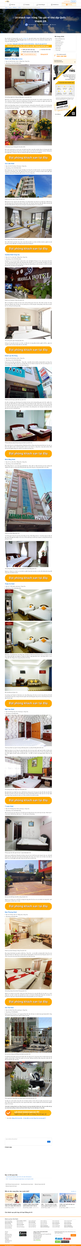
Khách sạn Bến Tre (43, 1220)
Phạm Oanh (30, 24)
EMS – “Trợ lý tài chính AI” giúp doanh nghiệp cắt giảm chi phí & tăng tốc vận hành (49, 1206)
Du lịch (10, 7)
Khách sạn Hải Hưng (58, 43)
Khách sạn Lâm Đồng (20, 1224)
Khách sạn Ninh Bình (67, 1224)
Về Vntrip (6, 1231)
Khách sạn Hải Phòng (32, 1223)
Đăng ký (73, 1235)
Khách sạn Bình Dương (68, 1220)
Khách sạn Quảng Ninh (68, 1225)
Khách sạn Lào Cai (43, 1224)
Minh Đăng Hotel (58, 45)
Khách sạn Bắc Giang (32, 1220)
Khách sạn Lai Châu (8, 1224)
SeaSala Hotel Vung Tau (59, 42)
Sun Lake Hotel (58, 40)
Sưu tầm (46, 24)
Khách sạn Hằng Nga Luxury (60, 38)
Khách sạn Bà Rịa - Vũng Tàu (21, 1220)
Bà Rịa (19, 7)
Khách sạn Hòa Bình (43, 1223)
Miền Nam (15, 7)
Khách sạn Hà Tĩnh (20, 1223)
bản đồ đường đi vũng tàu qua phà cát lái (12, 1184)
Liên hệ (6, 1233)
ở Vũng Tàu (25, 38)
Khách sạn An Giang (8, 1220)
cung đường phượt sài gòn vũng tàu (27, 1184)
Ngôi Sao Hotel (58, 48)
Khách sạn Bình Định (55, 1220)
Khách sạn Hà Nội (8, 1223)
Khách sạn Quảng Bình (32, 1225)
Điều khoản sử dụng (8, 1234)
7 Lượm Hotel (57, 50)
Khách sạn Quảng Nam (44, 1225)
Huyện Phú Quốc (42, 24)
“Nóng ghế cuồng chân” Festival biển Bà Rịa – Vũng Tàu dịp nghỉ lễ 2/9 (29, 43)
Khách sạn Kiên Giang (67, 1223)
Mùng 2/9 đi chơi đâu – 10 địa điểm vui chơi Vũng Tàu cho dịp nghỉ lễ (28, 1118)
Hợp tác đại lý (7, 1242)
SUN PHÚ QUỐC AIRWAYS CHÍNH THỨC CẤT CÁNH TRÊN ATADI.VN (18, 1176)
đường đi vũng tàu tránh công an (11, 1186)
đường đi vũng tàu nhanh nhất (40, 1184)
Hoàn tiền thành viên (8, 1240)
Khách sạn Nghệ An (55, 1224)
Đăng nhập (73, 1)
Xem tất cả (73, 1191)
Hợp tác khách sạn (8, 1236)
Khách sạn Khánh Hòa (56, 1223)
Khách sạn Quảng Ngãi (56, 1225)
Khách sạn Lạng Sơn (32, 1224)
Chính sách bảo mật (8, 1235)
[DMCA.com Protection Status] (62, 1241)
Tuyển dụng (7, 1239)
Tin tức (6, 7)
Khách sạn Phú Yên (20, 1225)
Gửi (48, 1141)
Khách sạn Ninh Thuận (8, 1225)
